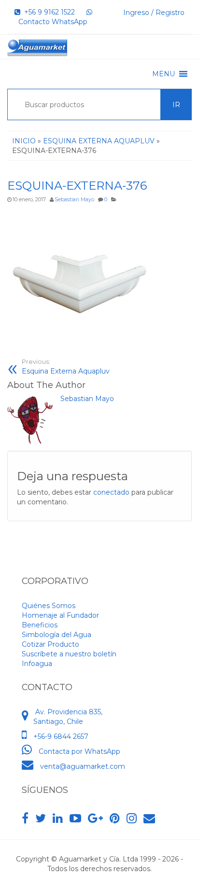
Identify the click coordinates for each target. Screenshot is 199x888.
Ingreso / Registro (154, 12)
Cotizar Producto (50, 644)
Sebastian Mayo (74, 199)
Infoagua (37, 663)
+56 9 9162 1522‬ (47, 12)
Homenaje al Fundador (60, 615)
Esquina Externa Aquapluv (66, 366)
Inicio (24, 141)
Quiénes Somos (48, 605)
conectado (111, 492)
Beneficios (39, 625)
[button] (163, 73)
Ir (176, 104)
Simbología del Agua (56, 634)
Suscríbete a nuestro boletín (69, 654)
